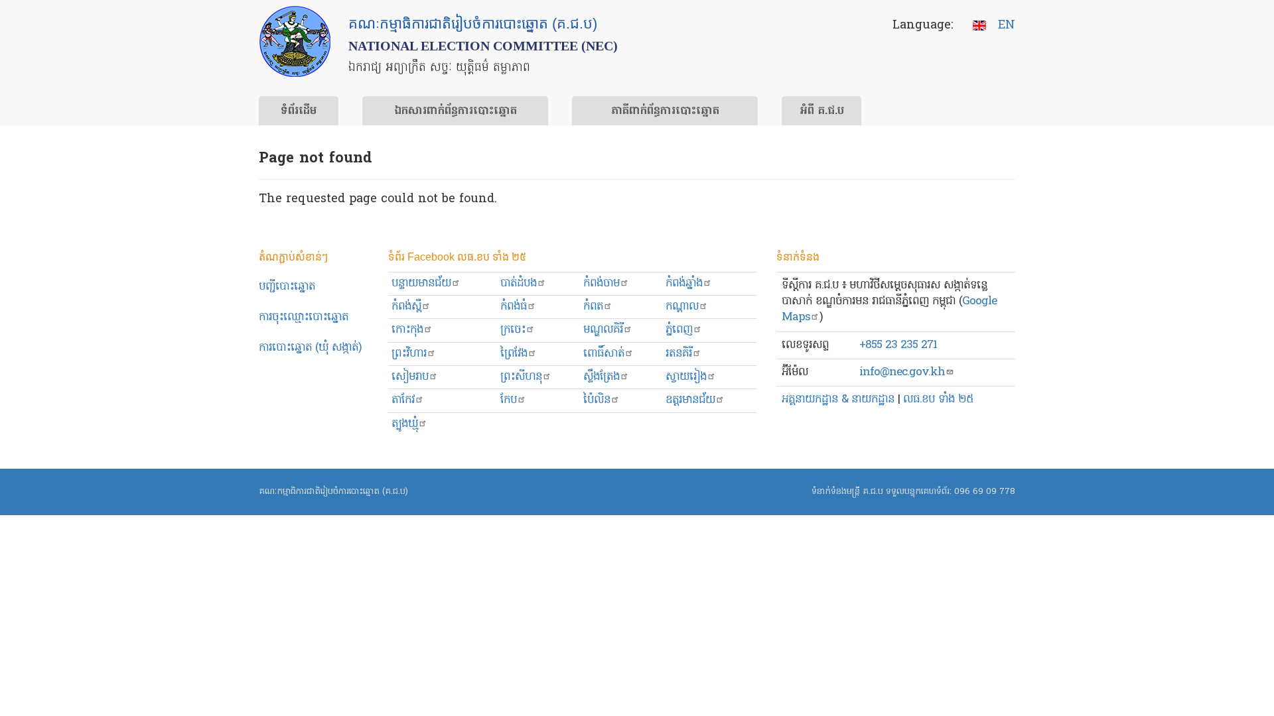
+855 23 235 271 (898, 345)
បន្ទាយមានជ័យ (421, 283)
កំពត (593, 306)
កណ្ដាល (682, 306)
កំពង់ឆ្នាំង (684, 283)
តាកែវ (403, 400)
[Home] (295, 41)
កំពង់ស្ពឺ (406, 306)
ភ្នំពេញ (679, 330)
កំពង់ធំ (513, 306)
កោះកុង (407, 330)
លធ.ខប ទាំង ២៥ (938, 399)
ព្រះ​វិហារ (409, 353)
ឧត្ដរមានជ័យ (690, 400)
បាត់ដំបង (518, 283)
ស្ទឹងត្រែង (601, 377)
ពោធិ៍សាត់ (603, 353)
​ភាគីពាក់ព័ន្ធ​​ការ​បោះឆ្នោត (665, 111)
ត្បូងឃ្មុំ (404, 424)
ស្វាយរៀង (686, 377)
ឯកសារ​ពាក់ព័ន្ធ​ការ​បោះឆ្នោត (455, 111)
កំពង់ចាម (601, 283)
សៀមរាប (410, 377)
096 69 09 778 (984, 491)
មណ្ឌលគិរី (603, 330)
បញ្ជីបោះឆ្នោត (287, 286)
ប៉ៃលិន (596, 400)
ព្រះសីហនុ (521, 377)
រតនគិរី (679, 353)
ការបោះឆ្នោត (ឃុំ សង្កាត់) (310, 347)
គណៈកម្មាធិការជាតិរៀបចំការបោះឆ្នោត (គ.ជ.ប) (333, 491)
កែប (508, 400)
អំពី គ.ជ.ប (822, 111)
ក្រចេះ (513, 330)
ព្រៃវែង (514, 353)
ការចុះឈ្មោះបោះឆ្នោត (303, 317)
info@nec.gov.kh (902, 372)
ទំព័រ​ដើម (299, 111)
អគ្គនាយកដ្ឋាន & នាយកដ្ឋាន (838, 399)
